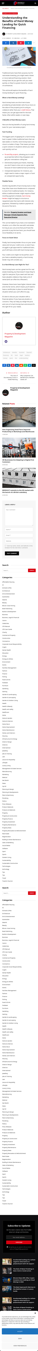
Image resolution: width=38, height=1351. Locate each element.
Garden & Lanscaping (9, 697)
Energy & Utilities (7, 659)
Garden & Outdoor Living (10, 700)
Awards (4, 600)
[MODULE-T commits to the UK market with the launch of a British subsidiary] (19, 478)
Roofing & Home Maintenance (11, 839)
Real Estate (5, 834)
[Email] (6, 341)
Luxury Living (6, 765)
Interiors (5, 745)
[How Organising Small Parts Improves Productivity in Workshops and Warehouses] (19, 417)
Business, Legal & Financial (10, 13)
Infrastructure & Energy (9, 739)
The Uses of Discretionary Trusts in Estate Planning (11, 377)
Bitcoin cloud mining (8, 606)
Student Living (6, 857)
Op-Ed (4, 786)
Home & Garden (7, 718)
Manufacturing (7, 771)
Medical (4, 777)
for (12, 355)
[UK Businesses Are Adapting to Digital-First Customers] (19, 448)
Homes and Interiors (8, 733)
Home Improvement (8, 727)
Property (5, 813)
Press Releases (6, 804)
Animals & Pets (7, 588)
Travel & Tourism (7, 881)
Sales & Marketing (8, 842)
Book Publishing (7, 608)
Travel (4, 878)
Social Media (6, 845)
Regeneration (6, 836)
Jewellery (5, 751)
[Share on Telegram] (28, 43)
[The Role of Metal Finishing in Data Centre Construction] (7, 1271)
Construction (6, 638)
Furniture (5, 685)
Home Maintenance (8, 730)
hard (16, 355)
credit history (25, 110)
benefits (14, 352)
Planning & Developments (10, 792)
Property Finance (7, 819)
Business (5, 614)
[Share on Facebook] (5, 43)
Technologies (6, 866)
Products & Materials (8, 810)
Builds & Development (9, 611)
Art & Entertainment (8, 594)
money (5, 358)
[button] (35, 1313)
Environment (6, 662)
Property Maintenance (9, 825)
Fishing (4, 677)
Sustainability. (6, 860)
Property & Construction (9, 816)
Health (4, 703)
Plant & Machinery (8, 795)
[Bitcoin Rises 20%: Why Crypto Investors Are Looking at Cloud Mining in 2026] (7, 1280)
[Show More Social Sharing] (34, 43)
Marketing (5, 774)
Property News (6, 828)
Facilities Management (9, 668)
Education (5, 653)
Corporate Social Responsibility (11, 644)
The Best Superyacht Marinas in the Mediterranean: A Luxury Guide (24, 1289)
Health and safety (7, 709)
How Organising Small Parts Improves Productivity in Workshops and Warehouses (18, 431)
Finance (4, 674)
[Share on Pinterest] (20, 43)
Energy (4, 656)
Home (12, 8)
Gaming (4, 691)
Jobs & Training (7, 754)
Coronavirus (6, 641)
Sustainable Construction (10, 863)
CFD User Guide (7, 629)
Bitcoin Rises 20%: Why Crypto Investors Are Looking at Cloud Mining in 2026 (24, 1280)
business (21, 352)
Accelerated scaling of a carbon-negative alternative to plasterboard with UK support (24, 1262)
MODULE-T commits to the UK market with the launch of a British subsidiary (18, 491)
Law (3, 757)
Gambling (5, 688)
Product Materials (7, 807)
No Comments (7, 38)
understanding (23, 358)
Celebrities (5, 623)
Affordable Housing (8, 582)
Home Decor (6, 724)
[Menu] (3, 3)
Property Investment (8, 822)
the (16, 358)
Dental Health (6, 650)
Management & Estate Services (11, 768)
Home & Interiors (7, 721)
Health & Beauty (7, 706)
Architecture (6, 591)
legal (21, 355)
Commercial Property (8, 635)
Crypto (4, 647)
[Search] (35, 3)
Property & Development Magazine (17, 34)
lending (27, 355)
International (6, 748)
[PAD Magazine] (19, 3)
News (4, 783)
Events (4, 665)
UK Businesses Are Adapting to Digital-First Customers (18, 461)
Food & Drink (6, 680)
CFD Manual (6, 626)
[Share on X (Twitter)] (13, 43)
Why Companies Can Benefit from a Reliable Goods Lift (27, 377)
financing (6, 355)
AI (3, 585)
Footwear (5, 683)
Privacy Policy (18, 1249)
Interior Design (7, 742)
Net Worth (5, 780)
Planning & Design (8, 789)
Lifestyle (4, 762)
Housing (4, 736)
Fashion (4, 671)
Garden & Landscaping (9, 694)
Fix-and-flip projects (11, 154)
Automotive (5, 597)
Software (5, 848)
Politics (4, 801)
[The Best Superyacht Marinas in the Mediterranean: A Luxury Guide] (7, 1289)
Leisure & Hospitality (8, 759)
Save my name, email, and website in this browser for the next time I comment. (19, 547)
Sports (4, 854)
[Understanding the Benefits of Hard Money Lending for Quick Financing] (19, 56)
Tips (3, 872)
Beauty (4, 603)
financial (29, 352)
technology (5, 869)
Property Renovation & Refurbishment (14, 831)
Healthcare (5, 712)
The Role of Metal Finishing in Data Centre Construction (23, 1270)
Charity (4, 632)
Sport (4, 851)
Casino (4, 620)
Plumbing (5, 798)
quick (11, 358)
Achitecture (6, 352)
